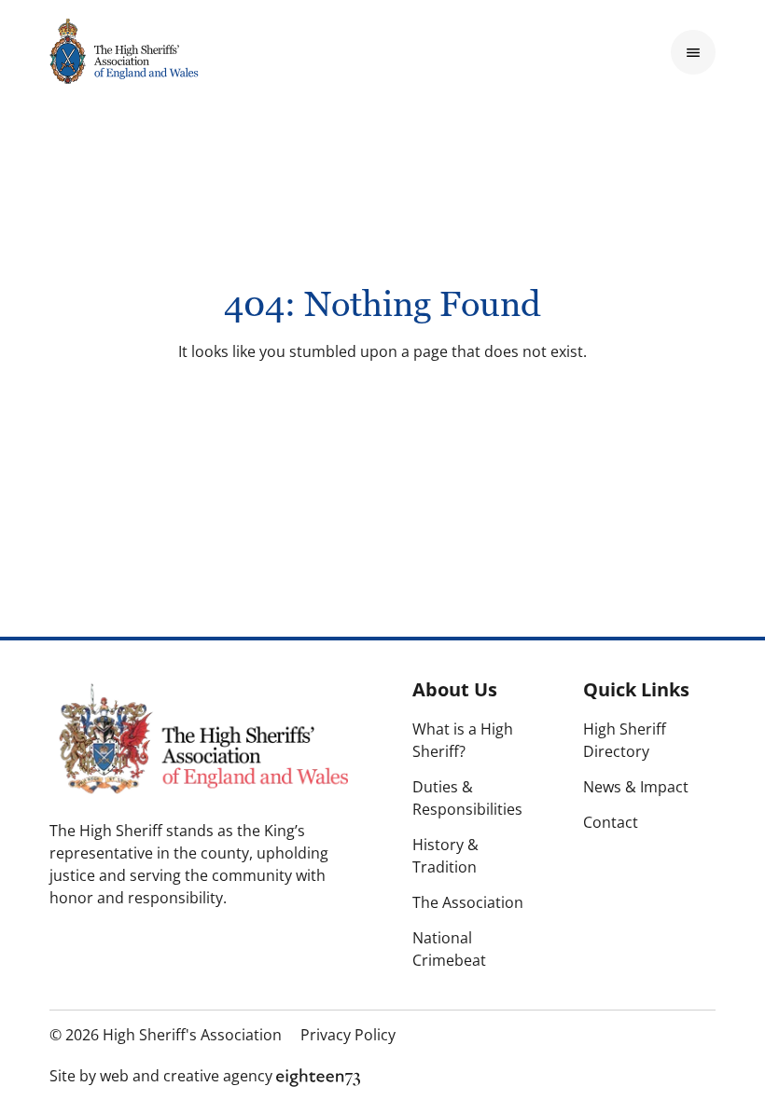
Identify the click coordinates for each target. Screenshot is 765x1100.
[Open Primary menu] (693, 52)
